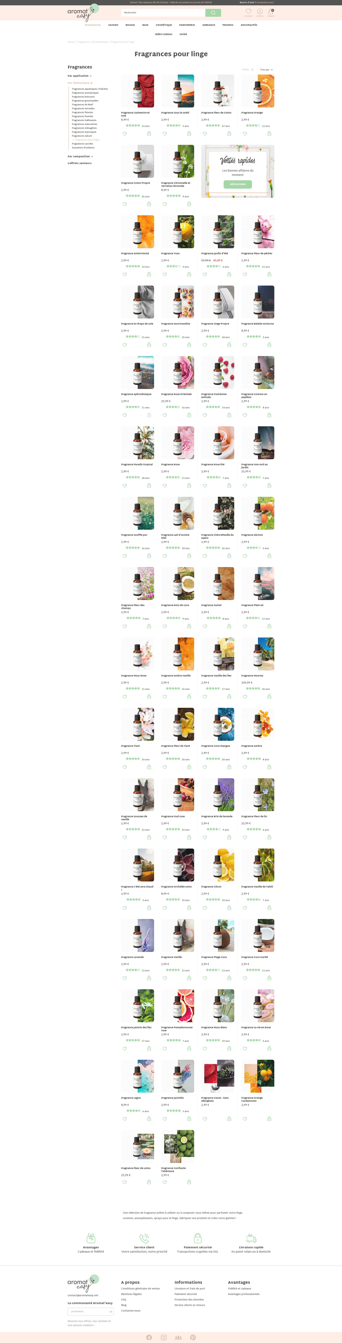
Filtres (245, 69)
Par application (78, 76)
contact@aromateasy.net (83, 1295)
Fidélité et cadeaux (239, 1289)
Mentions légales (131, 1294)
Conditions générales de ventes (140, 1289)
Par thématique (78, 83)
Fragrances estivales (83, 109)
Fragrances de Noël (82, 105)
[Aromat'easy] (83, 13)
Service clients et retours (190, 1305)
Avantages (91, 1247)
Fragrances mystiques (84, 132)
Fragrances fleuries (82, 113)
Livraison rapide (251, 1247)
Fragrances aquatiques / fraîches (90, 89)
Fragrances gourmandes (85, 101)
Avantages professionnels (244, 1294)
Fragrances (80, 67)
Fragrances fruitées (82, 116)
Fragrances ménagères (84, 128)
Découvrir (238, 184)
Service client (144, 1247)
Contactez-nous (130, 1311)
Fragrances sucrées (82, 144)
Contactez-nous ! (265, 3)
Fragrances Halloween (84, 120)
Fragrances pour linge (87, 140)
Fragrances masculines (84, 124)
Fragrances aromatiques (85, 93)
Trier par (264, 70)
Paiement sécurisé (198, 1247)
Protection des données (189, 1300)
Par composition (79, 156)
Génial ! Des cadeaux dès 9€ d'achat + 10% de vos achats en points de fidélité (171, 3)
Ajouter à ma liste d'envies (124, 133)
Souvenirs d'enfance (83, 148)
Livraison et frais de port (190, 1289)
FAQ (123, 1300)
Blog (123, 1305)
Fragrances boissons (83, 97)
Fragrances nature (82, 136)
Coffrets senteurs (80, 163)
